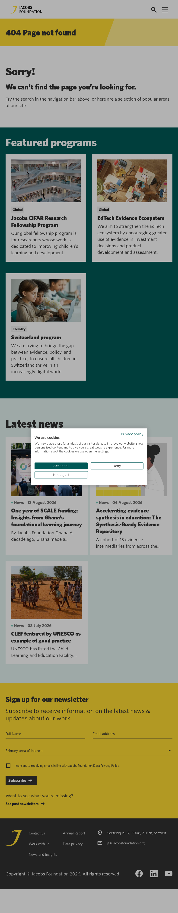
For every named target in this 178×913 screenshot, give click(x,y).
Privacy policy (132, 434)
